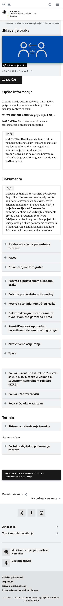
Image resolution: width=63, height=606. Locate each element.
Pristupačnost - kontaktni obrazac (20, 590)
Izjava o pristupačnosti (14, 585)
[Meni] (57, 4)
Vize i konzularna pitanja (29, 23)
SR (9, 4)
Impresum (7, 581)
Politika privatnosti (12, 577)
